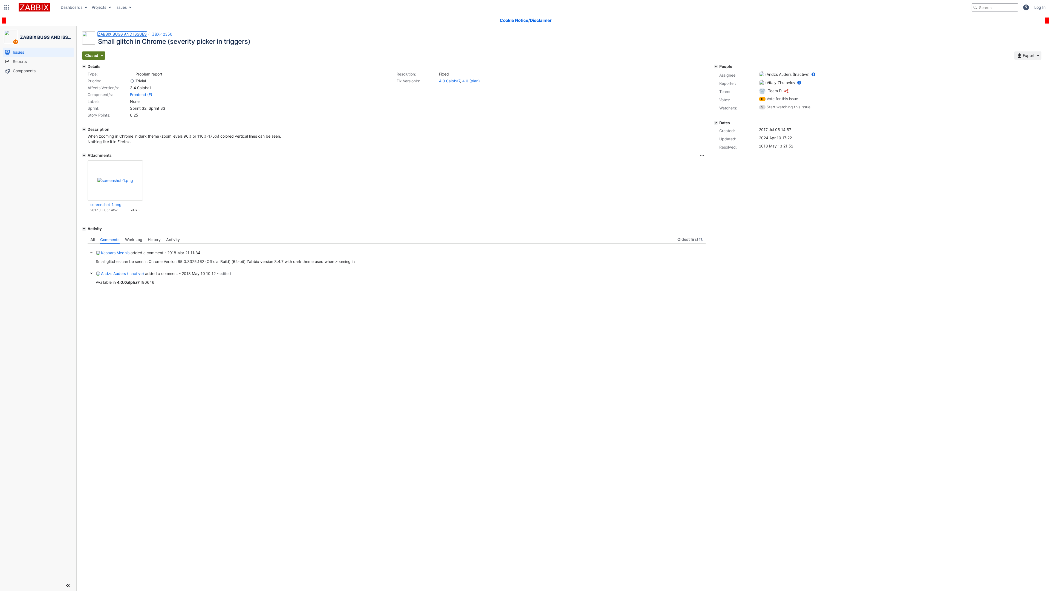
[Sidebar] (68, 585)
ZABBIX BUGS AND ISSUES (122, 34)
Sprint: (93, 108)
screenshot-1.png (106, 204)
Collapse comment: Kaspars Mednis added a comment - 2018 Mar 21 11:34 (91, 252)
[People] (716, 66)
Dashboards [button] (71, 7)
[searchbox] (995, 7)
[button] (6, 7)
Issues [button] (121, 7)
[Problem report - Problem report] (132, 74)
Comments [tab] (110, 239)
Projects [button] (99, 7)
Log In (1040, 7)
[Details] (84, 66)
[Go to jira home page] (34, 7)
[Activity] (84, 229)
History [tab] (154, 239)
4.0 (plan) (471, 81)
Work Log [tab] (133, 239)
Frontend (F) (141, 94)
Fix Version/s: (408, 81)
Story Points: (99, 115)
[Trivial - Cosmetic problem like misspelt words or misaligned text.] (132, 81)
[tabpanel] (397, 266)
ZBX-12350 (162, 34)
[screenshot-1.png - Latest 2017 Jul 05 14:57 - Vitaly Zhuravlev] (115, 180)
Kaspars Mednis (115, 252)
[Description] (84, 129)
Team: (724, 91)
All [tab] (92, 239)
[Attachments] (84, 155)
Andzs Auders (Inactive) (122, 273)
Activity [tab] (173, 239)
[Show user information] (813, 74)
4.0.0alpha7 (449, 81)
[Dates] (716, 123)
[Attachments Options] (702, 155)
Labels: (94, 101)
